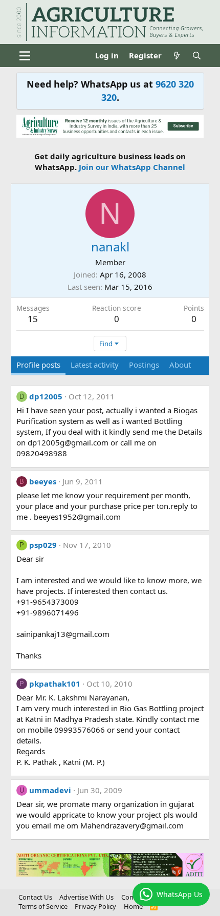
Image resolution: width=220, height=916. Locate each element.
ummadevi (50, 790)
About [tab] (180, 364)
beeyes (42, 481)
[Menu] (25, 56)
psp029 (43, 545)
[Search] (197, 55)
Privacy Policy (95, 906)
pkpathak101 (54, 683)
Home (133, 906)
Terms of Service (43, 906)
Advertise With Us (86, 897)
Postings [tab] (144, 364)
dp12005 (45, 396)
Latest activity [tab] (95, 364)
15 (33, 319)
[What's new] (177, 55)
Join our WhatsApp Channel (132, 167)
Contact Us (35, 897)
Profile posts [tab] (38, 364)
